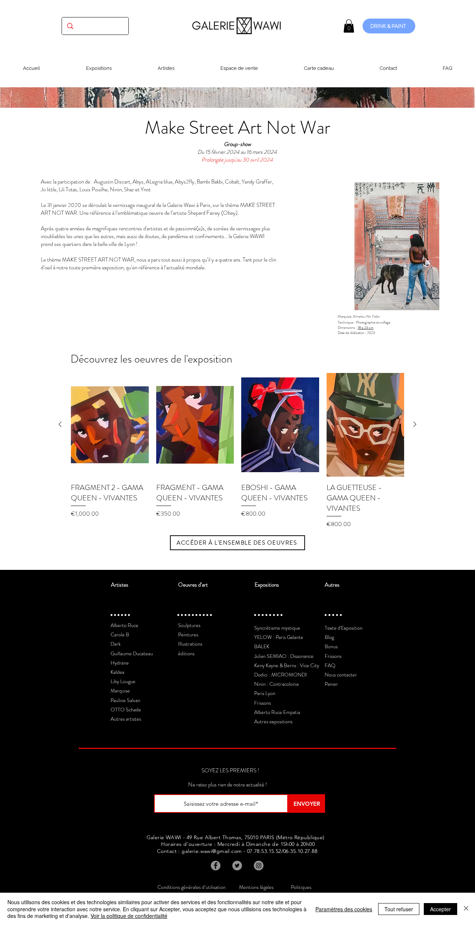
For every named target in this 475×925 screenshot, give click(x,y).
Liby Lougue (123, 681)
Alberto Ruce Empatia (277, 712)
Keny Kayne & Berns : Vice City (286, 665)
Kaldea (117, 672)
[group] (237, 451)
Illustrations (190, 644)
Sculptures (189, 625)
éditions (186, 653)
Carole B (120, 634)
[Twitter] (237, 865)
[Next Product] (414, 424)
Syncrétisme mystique (277, 628)
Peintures (188, 634)
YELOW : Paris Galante (278, 637)
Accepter (440, 909)
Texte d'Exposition (344, 628)
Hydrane (120, 662)
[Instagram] (258, 865)
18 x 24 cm (366, 327)
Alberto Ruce (124, 625)
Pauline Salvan (125, 700)
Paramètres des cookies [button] (343, 909)
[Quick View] (110, 425)
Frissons (262, 703)
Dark (116, 644)
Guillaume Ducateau (132, 653)
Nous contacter (341, 674)
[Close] (466, 909)
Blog (329, 637)
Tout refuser (398, 909)
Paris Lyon (264, 693)
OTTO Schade (126, 709)
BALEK (261, 646)
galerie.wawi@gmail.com (211, 851)
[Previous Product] (60, 424)
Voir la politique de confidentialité (129, 915)
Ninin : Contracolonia (276, 684)
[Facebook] (215, 865)
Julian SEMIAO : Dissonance (284, 656)
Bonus (331, 646)
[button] (348, 26)
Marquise (120, 690)
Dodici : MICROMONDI (280, 674)
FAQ (330, 665)
